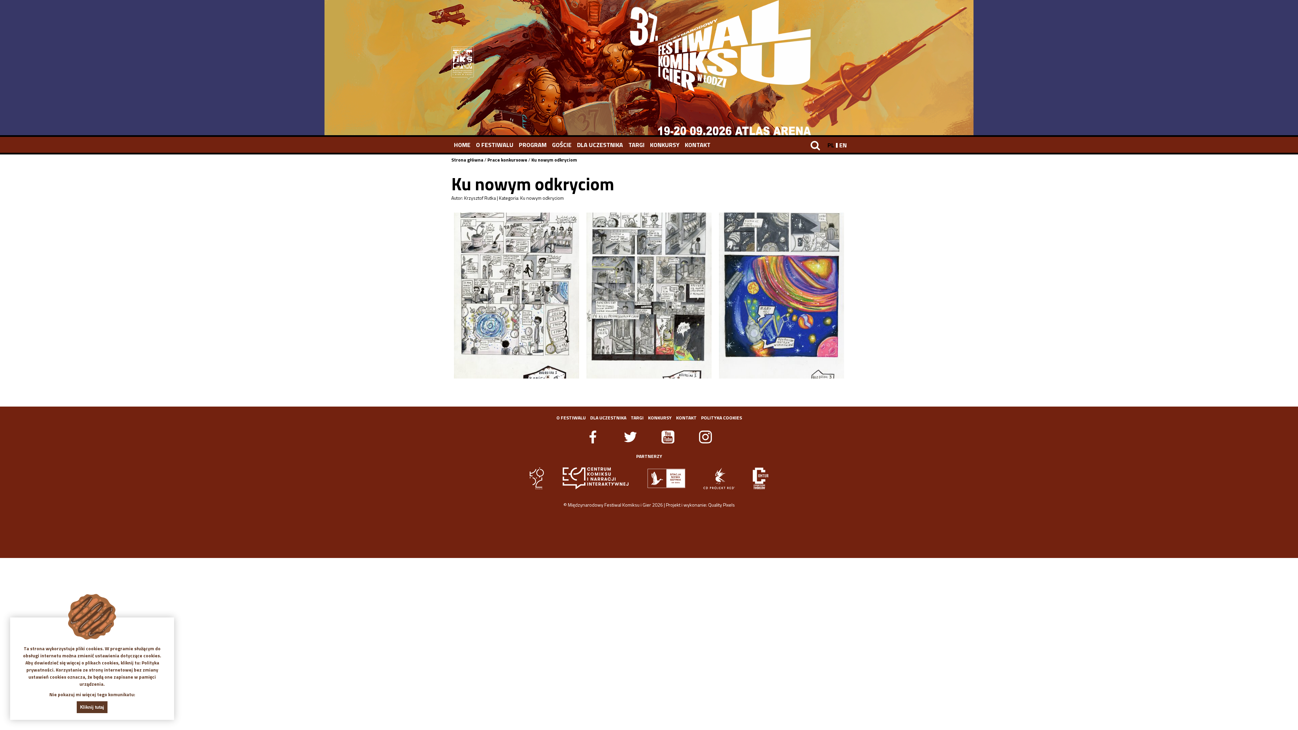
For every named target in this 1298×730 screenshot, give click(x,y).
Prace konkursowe (507, 159)
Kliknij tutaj (92, 707)
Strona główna (467, 159)
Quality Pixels (721, 504)
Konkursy (664, 144)
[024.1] (516, 296)
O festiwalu (494, 144)
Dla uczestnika (600, 144)
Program (533, 144)
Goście (562, 144)
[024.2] (649, 296)
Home (462, 144)
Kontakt (698, 144)
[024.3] (781, 296)
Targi (636, 144)
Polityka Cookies (721, 417)
